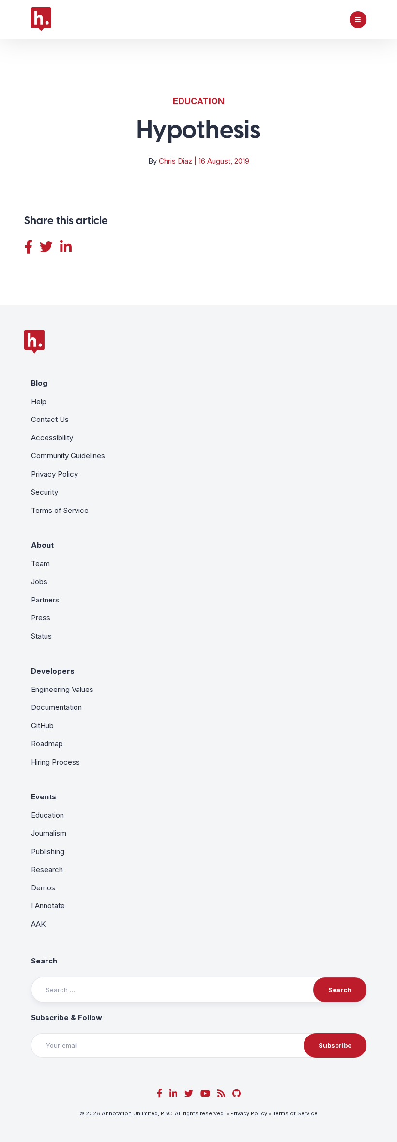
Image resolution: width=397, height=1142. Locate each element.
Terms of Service (60, 510)
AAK (38, 924)
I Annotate (48, 905)
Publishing (47, 851)
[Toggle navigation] (358, 19)
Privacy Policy (54, 474)
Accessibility (52, 437)
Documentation (56, 707)
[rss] (221, 1093)
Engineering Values (62, 689)
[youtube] (205, 1093)
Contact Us (50, 419)
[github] (236, 1093)
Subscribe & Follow (66, 1017)
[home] (41, 19)
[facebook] (159, 1093)
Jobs (39, 581)
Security (44, 491)
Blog (39, 383)
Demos (43, 887)
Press (40, 617)
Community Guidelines (68, 455)
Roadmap (47, 743)
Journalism (48, 833)
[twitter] (188, 1093)
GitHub (42, 725)
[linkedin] (173, 1093)
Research (47, 869)
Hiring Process (55, 761)
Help (38, 401)
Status (41, 636)
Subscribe (335, 1045)
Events (43, 796)
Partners (45, 599)
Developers (53, 671)
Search (44, 960)
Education (199, 101)
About (42, 545)
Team (40, 563)
